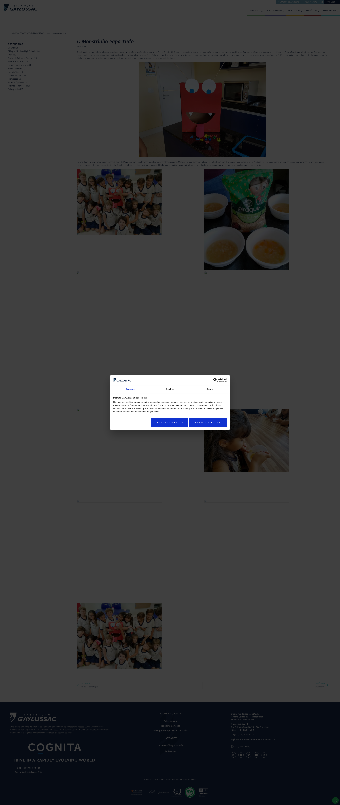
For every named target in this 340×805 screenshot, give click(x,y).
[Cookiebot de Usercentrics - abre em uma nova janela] (215, 380)
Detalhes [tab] (170, 389)
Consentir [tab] (130, 389)
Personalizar (168, 422)
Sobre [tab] (210, 389)
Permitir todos (208, 422)
